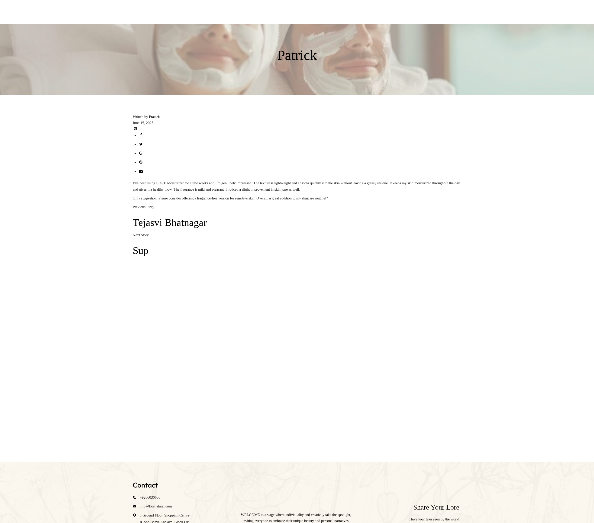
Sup (140, 250)
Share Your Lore (436, 507)
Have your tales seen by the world (434, 519)
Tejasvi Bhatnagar (170, 222)
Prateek (154, 117)
